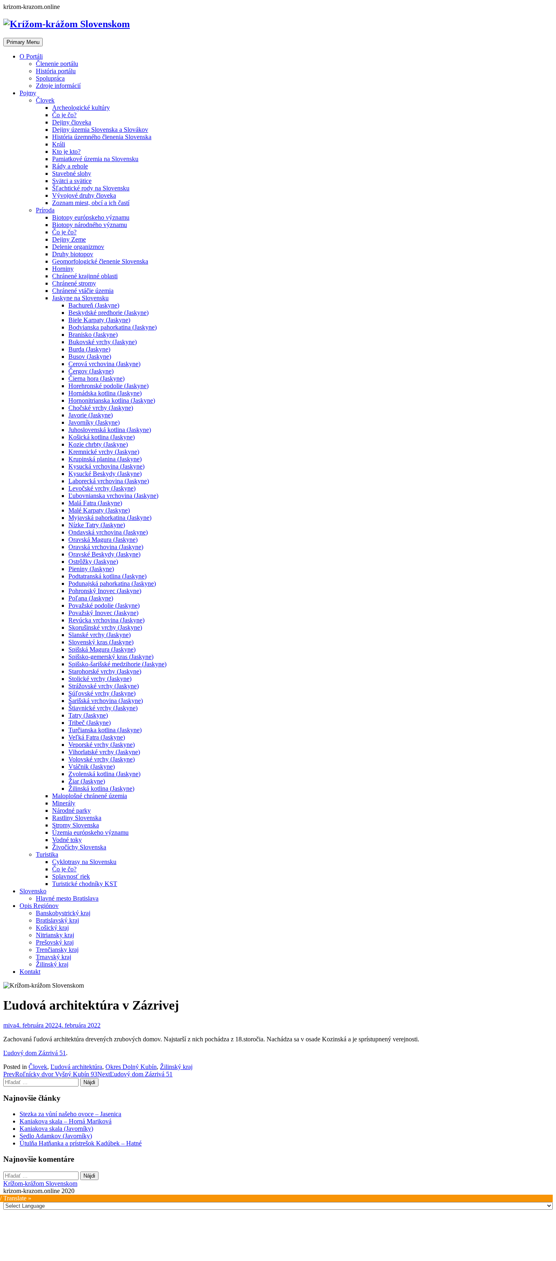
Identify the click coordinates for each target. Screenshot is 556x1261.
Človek (45, 100)
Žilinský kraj (52, 964)
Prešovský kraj (55, 942)
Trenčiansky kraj (57, 949)
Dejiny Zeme (69, 239)
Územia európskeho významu (90, 832)
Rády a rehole (70, 166)
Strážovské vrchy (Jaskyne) (103, 686)
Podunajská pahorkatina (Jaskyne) (112, 583)
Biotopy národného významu (89, 224)
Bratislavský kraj (57, 920)
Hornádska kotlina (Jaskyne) (105, 393)
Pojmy (28, 92)
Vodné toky (67, 839)
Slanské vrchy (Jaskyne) (99, 634)
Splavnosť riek (71, 876)
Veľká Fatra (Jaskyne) (96, 737)
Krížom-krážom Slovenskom (40, 1183)
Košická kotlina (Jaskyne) (101, 437)
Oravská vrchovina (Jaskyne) (105, 546)
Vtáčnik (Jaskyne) (91, 766)
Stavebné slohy (71, 173)
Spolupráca (50, 78)
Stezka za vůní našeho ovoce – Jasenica (70, 1113)
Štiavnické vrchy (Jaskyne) (103, 708)
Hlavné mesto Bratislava (67, 898)
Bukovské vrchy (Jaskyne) (102, 341)
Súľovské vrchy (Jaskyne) (102, 693)
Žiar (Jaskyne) (86, 781)
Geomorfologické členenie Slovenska (100, 261)
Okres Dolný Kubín (131, 1066)
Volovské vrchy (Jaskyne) (101, 759)
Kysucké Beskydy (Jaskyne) (105, 473)
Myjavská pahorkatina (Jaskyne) (109, 517)
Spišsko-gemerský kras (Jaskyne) (110, 656)
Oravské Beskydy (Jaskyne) (104, 554)
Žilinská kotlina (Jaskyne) (101, 788)
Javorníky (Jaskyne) (94, 422)
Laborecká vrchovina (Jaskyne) (108, 481)
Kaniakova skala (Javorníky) (56, 1128)
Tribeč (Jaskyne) (89, 722)
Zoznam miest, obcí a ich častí (90, 202)
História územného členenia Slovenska (101, 136)
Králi (58, 144)
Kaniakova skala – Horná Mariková (66, 1121)
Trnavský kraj (53, 956)
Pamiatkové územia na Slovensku (95, 158)
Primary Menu (23, 42)
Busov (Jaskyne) (89, 356)
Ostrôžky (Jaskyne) (93, 561)
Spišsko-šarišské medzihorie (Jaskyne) (117, 664)
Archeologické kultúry (81, 107)
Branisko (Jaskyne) (93, 334)
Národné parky (71, 810)
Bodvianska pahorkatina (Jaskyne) (112, 327)
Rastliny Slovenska (76, 817)
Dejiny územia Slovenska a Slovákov (100, 129)
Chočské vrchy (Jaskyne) (100, 407)
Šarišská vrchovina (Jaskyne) (105, 700)
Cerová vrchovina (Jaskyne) (104, 363)
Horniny (63, 268)
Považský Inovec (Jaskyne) (103, 612)
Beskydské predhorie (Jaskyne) (108, 312)
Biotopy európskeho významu (90, 217)
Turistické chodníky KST (84, 883)
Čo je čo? (64, 114)
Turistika (47, 854)
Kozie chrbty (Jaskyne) (98, 444)
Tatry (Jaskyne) (88, 715)
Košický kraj (52, 927)
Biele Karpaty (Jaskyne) (99, 319)
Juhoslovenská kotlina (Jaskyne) (109, 429)
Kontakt (30, 971)
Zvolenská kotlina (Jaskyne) (104, 773)
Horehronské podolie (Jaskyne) (108, 385)
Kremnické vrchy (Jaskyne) (103, 451)
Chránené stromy (74, 283)
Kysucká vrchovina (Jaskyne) (106, 466)
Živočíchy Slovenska (79, 847)
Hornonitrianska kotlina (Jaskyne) (111, 400)
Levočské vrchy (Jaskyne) (102, 488)
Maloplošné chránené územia (89, 795)
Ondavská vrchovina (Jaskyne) (108, 532)
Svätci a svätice (72, 180)
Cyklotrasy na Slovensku (84, 861)
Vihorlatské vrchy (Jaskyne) (104, 751)
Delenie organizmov (78, 246)
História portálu (56, 71)
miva (9, 1025)
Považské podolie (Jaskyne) (104, 605)
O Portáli (31, 56)
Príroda (45, 210)
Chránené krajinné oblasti (85, 276)
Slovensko (33, 891)
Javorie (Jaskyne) (90, 415)
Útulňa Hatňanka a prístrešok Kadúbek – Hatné (81, 1143)
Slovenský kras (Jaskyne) (101, 642)
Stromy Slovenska (75, 825)
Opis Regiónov (39, 905)
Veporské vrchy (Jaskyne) (101, 744)
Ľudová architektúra (76, 1066)
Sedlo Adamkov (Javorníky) (56, 1135)
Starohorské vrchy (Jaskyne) (104, 671)
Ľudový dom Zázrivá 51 (34, 1052)
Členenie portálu (57, 63)
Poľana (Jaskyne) (90, 598)
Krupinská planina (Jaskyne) (105, 459)
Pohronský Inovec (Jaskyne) (104, 590)
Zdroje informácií (58, 85)
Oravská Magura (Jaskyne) (103, 539)
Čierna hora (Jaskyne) (96, 378)
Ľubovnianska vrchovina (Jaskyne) (113, 495)
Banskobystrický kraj (63, 913)
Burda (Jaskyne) (89, 349)
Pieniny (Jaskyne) (91, 568)
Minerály (63, 803)
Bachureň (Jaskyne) (93, 305)
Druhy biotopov (72, 254)
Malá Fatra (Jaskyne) (95, 503)
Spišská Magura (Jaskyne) (102, 649)
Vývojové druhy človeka (84, 195)
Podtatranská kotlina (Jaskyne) (107, 576)
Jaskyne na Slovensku (80, 298)
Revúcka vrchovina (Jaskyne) (106, 620)
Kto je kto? (66, 151)
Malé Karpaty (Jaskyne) (99, 510)
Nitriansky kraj (55, 935)
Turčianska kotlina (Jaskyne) (105, 729)
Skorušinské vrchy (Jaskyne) (105, 627)
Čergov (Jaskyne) (91, 371)
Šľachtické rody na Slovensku (90, 188)
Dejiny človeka (71, 122)
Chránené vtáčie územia (83, 290)
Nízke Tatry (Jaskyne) (96, 524)
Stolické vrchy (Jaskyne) (99, 678)
